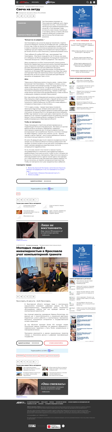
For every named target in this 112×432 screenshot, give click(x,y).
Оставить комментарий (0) (56, 343)
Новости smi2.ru (21, 240)
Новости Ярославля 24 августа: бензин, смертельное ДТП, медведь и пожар (82, 45)
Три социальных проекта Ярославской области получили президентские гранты (31, 369)
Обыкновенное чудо (28, 216)
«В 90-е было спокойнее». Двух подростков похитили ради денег (85, 81)
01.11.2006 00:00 (20, 6)
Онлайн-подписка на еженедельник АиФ (79, 402)
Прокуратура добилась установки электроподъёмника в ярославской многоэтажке (58, 374)
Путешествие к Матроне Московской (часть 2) (29, 206)
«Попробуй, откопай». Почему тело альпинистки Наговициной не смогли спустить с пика (85, 98)
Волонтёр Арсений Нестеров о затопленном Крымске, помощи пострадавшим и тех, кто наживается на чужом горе (46, 169)
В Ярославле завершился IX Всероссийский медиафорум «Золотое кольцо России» (83, 65)
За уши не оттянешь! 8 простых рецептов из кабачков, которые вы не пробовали (86, 103)
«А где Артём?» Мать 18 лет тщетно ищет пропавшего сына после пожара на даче (85, 87)
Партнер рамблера (41, 425)
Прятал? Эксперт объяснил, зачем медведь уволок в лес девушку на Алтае (85, 293)
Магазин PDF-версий (61, 402)
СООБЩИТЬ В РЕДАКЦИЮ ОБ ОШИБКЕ (54, 403)
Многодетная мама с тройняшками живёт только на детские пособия (31, 212)
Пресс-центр (44, 402)
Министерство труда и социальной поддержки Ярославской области (34, 292)
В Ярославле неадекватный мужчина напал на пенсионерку (82, 71)
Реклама (51, 402)
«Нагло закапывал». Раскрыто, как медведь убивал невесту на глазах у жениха (85, 298)
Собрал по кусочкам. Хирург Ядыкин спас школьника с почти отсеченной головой (86, 309)
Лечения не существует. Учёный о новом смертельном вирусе (85, 108)
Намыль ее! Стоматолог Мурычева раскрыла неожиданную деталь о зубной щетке (85, 288)
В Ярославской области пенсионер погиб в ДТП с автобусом (82, 51)
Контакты (40, 403)
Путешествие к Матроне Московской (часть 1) (43, 173)
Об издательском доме (33, 402)
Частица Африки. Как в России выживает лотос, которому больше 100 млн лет (85, 304)
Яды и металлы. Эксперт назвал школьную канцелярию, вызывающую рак (84, 282)
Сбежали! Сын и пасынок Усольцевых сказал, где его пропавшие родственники (86, 92)
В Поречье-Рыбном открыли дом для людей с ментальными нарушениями (31, 374)
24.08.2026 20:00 (20, 245)
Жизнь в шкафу (33, 174)
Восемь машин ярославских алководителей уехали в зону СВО (82, 58)
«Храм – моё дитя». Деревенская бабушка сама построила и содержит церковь (57, 212)
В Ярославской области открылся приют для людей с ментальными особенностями (58, 369)
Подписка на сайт (31, 403)
